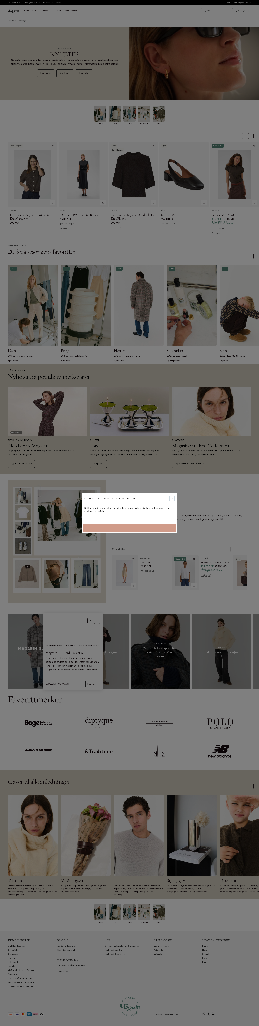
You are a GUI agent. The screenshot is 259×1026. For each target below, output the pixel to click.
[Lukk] (172, 498)
